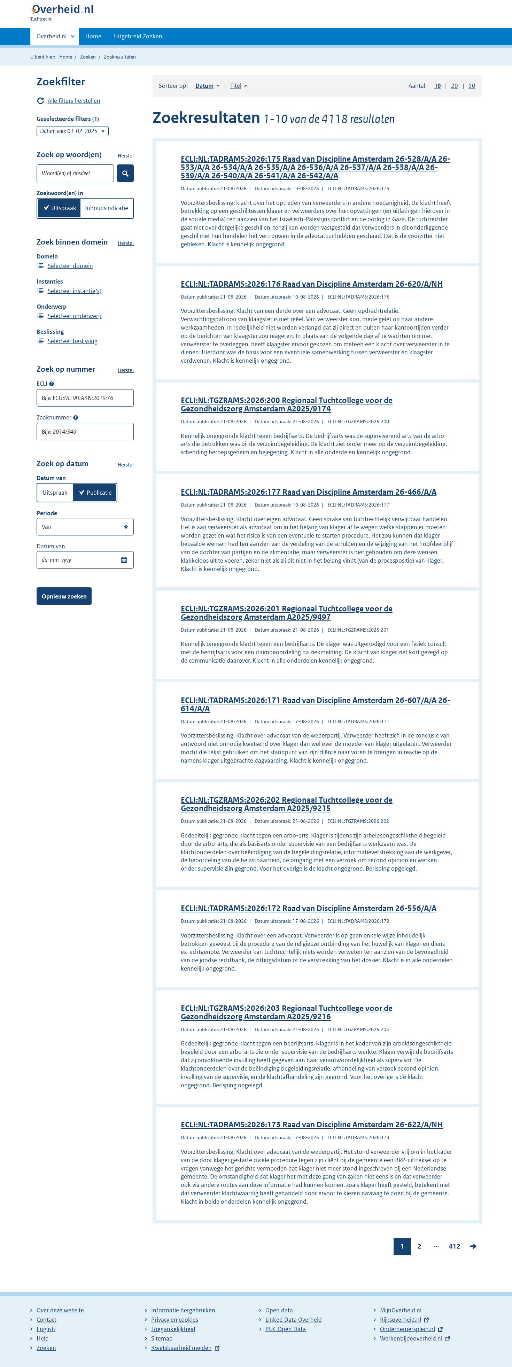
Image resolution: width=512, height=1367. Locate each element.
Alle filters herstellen (74, 101)
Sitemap (162, 1338)
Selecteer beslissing (73, 341)
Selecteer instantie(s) (74, 291)
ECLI (42, 383)
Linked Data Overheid (293, 1319)
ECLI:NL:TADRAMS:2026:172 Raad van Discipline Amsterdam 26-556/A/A (308, 908)
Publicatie (99, 492)
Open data (279, 1310)
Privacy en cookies (174, 1319)
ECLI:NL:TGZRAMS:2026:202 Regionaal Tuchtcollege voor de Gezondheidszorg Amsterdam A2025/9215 (287, 804)
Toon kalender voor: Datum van (124, 560)
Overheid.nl (52, 38)
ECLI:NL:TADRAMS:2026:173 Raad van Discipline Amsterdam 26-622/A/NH (312, 1124)
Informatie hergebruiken (183, 1310)
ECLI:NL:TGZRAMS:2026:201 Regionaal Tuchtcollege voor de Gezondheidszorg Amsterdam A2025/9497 (287, 613)
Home (93, 36)
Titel (239, 86)
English (46, 1329)
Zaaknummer (54, 417)
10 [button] (437, 86)
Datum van (51, 546)
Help (43, 1338)
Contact (46, 1319)
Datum (207, 86)
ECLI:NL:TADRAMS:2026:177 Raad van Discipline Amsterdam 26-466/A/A (308, 492)
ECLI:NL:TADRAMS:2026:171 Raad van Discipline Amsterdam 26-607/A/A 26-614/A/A (315, 704)
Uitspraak (63, 208)
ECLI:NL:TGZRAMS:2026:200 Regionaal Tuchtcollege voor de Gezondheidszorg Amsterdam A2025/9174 (287, 405)
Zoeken (88, 57)
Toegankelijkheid (173, 1329)
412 (454, 1247)
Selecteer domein (70, 266)
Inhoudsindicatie (106, 208)
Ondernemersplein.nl (407, 1329)
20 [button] (454, 86)
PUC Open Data (285, 1329)
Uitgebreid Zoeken (138, 36)
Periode (47, 513)
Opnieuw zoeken (64, 596)
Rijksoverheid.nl (400, 1319)
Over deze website (60, 1310)
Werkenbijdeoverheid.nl (411, 1338)
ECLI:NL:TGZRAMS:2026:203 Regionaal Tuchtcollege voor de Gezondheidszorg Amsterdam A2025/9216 (287, 1012)
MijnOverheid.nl (400, 1310)
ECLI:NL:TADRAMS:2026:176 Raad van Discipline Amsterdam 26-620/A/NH (312, 284)
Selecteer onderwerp (75, 316)
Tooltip (51, 384)
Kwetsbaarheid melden (181, 1348)
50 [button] (471, 86)
